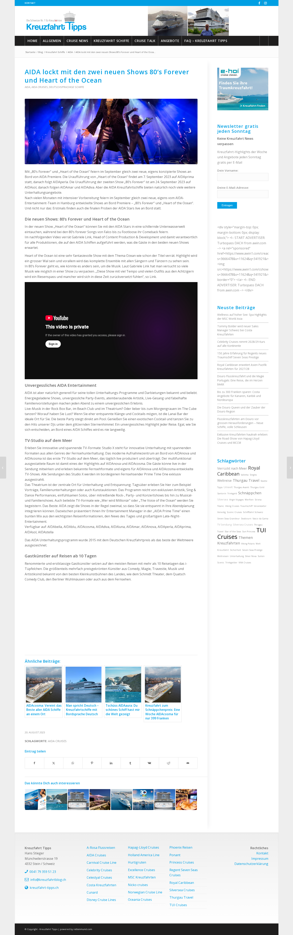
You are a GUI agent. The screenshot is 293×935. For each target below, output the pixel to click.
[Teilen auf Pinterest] (92, 763)
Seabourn (246, 518)
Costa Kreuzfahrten (101, 885)
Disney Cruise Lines (101, 900)
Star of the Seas (233, 531)
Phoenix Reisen (180, 847)
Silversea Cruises (243, 524)
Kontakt (30, 2)
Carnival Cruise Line (101, 862)
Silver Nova (251, 556)
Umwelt (228, 487)
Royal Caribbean (238, 471)
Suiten (261, 556)
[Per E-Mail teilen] (187, 763)
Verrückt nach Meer (232, 468)
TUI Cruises (178, 905)
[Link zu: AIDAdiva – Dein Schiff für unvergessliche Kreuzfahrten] (186, 799)
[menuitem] (30, 3)
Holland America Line (143, 855)
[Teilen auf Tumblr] (130, 763)
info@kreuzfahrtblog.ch (48, 879)
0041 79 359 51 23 (42, 872)
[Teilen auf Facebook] (34, 763)
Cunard (92, 892)
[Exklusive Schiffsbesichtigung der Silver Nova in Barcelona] (3, 468)
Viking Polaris (248, 543)
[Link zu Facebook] (259, 3)
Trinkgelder (231, 562)
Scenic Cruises (234, 512)
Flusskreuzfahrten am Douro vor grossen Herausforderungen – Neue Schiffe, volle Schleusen (240, 423)
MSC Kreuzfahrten (142, 877)
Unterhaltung (237, 556)
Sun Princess (248, 531)
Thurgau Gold (257, 487)
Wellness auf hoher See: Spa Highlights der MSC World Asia (242, 316)
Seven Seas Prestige (252, 550)
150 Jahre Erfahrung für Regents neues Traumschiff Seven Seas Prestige (241, 355)
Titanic (220, 506)
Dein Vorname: (227, 170)
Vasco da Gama (260, 518)
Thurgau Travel (246, 480)
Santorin (221, 493)
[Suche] (264, 41)
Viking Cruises (232, 506)
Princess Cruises (181, 862)
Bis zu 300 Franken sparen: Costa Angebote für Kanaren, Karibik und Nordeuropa (239, 396)
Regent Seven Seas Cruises (183, 872)
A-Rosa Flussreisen (101, 847)
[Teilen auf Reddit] (168, 763)
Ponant (174, 855)
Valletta (245, 474)
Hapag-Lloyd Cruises (143, 847)
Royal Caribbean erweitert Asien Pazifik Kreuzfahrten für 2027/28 (242, 367)
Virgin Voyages (236, 499)
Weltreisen (223, 556)
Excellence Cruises (141, 870)
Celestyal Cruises (99, 877)
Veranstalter (260, 506)
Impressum (259, 858)
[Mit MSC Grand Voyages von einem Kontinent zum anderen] (290, 468)
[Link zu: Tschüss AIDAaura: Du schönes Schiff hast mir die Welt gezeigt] (56, 799)
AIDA (27, 87)
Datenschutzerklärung (251, 864)
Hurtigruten (137, 862)
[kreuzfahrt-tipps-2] (56, 21)
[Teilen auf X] (53, 763)
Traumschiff (246, 506)
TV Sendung (224, 524)
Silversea (222, 499)
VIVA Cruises (245, 562)
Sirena (258, 499)
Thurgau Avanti (241, 487)
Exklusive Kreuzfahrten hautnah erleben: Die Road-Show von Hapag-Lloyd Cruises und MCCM (242, 439)
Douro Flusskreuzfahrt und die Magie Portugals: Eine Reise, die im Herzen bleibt (240, 380)
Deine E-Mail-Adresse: (233, 188)
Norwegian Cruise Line (145, 892)
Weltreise (224, 480)
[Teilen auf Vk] (149, 763)
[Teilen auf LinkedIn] (111, 763)
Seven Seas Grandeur (228, 518)
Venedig (221, 512)
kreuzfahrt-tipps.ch (44, 887)
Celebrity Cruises (99, 870)
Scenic (220, 562)
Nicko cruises (138, 885)
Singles (253, 474)
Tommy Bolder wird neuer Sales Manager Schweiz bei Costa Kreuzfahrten (238, 330)
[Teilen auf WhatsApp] (72, 763)
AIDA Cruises (39, 87)
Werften (249, 499)
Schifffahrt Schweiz (253, 512)
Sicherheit (235, 550)
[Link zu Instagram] (265, 3)
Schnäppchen (249, 492)
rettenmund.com (83, 929)
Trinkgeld (232, 493)
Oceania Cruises (140, 899)
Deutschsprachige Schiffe (66, 87)
